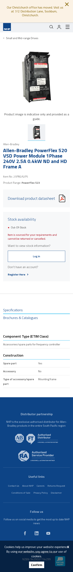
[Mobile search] (51, 26)
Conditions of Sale (20, 493)
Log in (36, 256)
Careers (40, 486)
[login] (59, 26)
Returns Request (56, 486)
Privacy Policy (40, 493)
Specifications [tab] (13, 310)
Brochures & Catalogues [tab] (20, 317)
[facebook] (25, 533)
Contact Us (13, 486)
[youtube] (48, 533)
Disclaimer (56, 493)
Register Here (16, 274)
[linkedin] (37, 533)
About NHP (27, 486)
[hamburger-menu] (66, 26)
